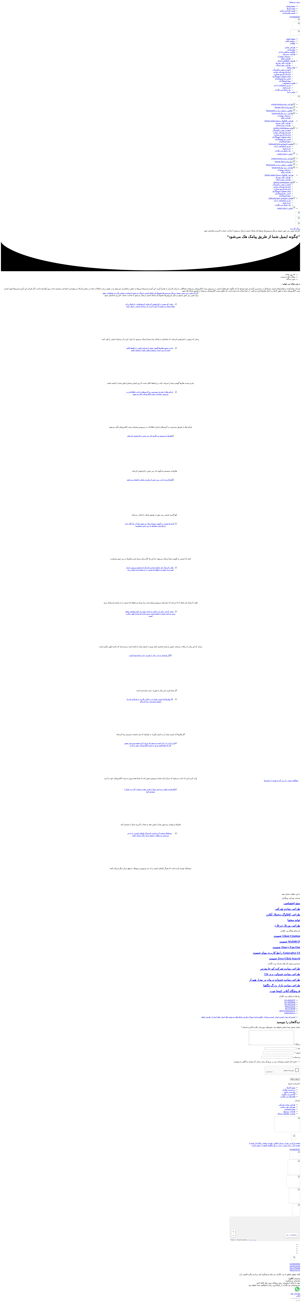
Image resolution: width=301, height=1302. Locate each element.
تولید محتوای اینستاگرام (281, 137)
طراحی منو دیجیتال (283, 125)
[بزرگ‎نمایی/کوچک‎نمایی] (299, 1298)
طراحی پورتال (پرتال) (287, 925)
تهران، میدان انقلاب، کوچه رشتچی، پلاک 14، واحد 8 (274, 1143)
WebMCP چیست (289, 941)
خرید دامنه (287, 148)
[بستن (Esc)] (292, 1298)
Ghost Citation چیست (287, 935)
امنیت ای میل (290, 1017)
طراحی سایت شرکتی (287, 908)
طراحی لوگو (286, 118)
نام (298, 1048)
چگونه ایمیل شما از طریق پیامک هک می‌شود (246, 1017)
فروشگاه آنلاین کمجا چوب (285, 991)
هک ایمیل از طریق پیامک (210, 1017)
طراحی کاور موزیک (283, 123)
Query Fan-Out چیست (286, 947)
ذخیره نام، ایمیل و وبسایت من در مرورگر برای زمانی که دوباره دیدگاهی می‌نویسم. (265, 1062)
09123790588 (295, 1268)
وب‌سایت (296, 1057)
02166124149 (295, 1266)
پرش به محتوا (294, 2)
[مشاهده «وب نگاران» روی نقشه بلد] (265, 1229)
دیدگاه (297, 1044)
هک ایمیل (224, 1017)
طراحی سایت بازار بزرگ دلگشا (281, 985)
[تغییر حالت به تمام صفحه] (297, 1298)
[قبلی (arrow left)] (299, 1300)
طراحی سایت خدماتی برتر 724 (282, 974)
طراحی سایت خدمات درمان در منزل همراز (274, 979)
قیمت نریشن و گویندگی (281, 130)
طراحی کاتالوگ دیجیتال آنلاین (283, 914)
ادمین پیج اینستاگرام (283, 139)
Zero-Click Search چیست (284, 958)
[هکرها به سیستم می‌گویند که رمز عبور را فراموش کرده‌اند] (150, 436)
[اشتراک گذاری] (294, 1298)
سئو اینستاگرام (285, 141)
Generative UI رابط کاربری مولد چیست (276, 952)
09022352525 (295, 1270)
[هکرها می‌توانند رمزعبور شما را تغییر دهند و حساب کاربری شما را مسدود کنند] (150, 792)
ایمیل (297, 1053)
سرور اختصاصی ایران (282, 146)
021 (295, 17)
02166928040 (295, 1264)
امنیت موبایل (269, 1017)
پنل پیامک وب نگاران (283, 151)
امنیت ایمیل (279, 1017)
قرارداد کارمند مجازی (282, 135)
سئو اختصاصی (291, 903)
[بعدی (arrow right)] (297, 1300)
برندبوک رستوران (284, 116)
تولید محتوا (293, 920)
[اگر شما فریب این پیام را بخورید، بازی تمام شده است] (150, 655)
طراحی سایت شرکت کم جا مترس (280, 968)
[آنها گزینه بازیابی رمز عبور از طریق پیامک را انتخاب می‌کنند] (150, 480)
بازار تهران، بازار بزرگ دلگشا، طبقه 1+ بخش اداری (275, 1145)
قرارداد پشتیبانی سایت (282, 132)
